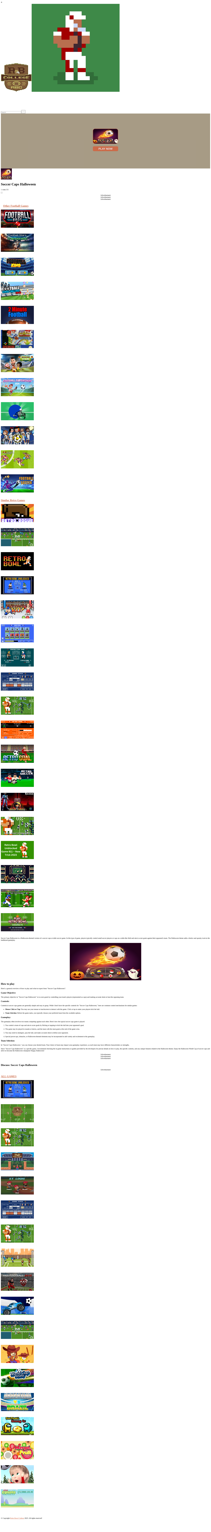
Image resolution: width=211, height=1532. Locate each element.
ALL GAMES (8, 1076)
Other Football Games (15, 205)
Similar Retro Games (13, 500)
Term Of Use (5, 1530)
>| (7, 1514)
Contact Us (5, 1526)
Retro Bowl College (17, 1518)
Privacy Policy (6, 1528)
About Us (4, 1522)
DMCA (3, 1524)
